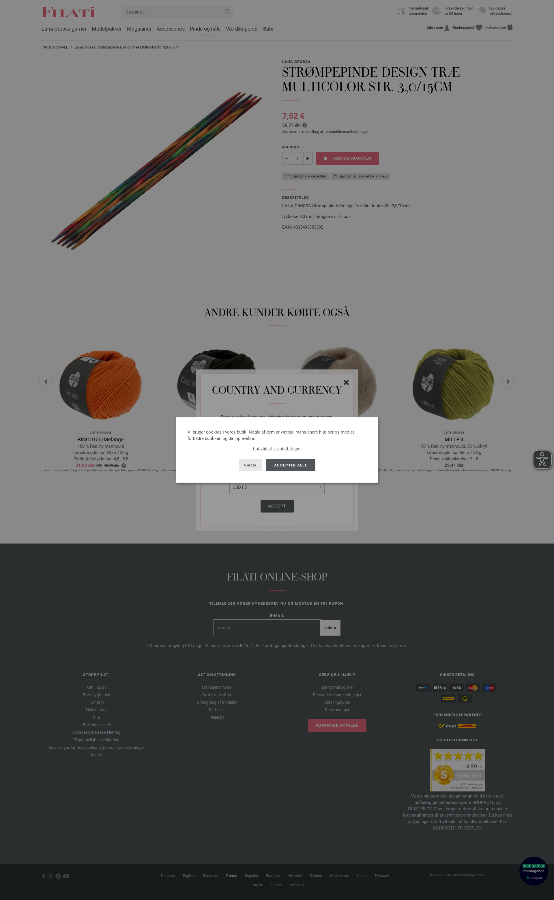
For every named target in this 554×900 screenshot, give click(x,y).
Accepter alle (290, 465)
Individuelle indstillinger (277, 449)
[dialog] (277, 450)
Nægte (250, 465)
